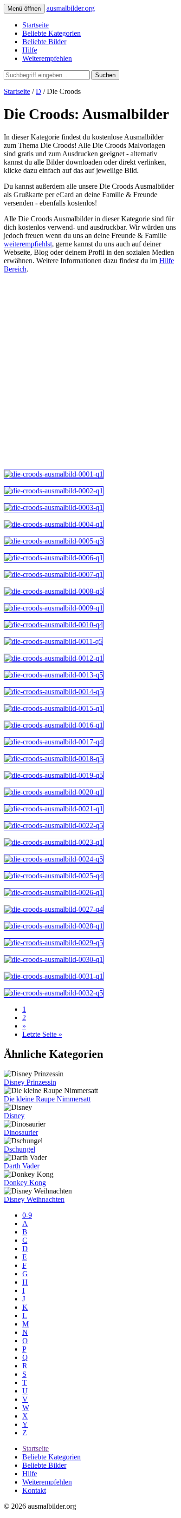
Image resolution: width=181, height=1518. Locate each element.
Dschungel (19, 1149)
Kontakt (34, 1490)
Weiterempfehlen (47, 58)
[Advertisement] (90, 371)
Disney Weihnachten (34, 1199)
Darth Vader (21, 1166)
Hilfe (29, 50)
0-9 (27, 1215)
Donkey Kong (25, 1183)
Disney (14, 1116)
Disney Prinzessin (30, 1082)
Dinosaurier (21, 1132)
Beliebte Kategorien (51, 33)
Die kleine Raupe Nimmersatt (47, 1099)
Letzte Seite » (42, 1034)
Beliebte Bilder (44, 42)
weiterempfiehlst (28, 244)
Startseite (35, 25)
